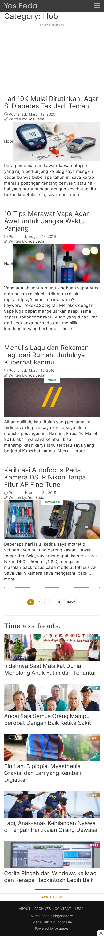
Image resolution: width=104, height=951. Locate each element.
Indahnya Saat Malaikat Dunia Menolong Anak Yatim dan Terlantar (51, 656)
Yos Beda (36, 119)
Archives (42, 909)
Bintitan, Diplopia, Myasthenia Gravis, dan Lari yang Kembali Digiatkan (51, 760)
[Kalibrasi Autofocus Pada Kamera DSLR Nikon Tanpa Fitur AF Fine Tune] (52, 519)
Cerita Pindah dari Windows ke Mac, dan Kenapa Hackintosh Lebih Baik (51, 863)
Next (70, 602)
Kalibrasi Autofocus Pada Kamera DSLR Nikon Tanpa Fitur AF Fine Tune (45, 477)
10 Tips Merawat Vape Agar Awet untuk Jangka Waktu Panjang (46, 221)
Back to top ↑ (52, 897)
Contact (63, 909)
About (24, 909)
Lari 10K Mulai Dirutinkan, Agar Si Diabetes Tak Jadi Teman (51, 102)
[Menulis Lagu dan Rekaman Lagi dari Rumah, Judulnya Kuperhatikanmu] (52, 397)
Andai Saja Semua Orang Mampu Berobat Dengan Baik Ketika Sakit (51, 706)
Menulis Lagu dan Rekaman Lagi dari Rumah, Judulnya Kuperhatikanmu (46, 355)
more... (77, 195)
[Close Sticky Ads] (100, 933)
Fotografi (52, 502)
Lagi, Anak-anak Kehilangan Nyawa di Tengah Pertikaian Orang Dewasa (51, 813)
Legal (80, 909)
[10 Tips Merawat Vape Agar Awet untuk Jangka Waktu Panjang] (56, 263)
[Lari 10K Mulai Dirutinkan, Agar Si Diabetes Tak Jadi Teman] (56, 141)
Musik (52, 380)
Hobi (8, 141)
